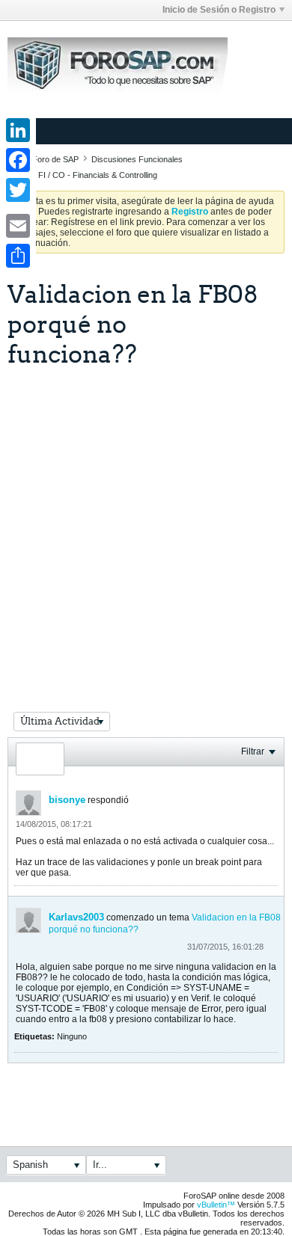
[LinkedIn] (18, 130)
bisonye (67, 799)
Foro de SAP (55, 159)
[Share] (18, 256)
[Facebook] (18, 160)
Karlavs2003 (76, 917)
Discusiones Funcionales (137, 159)
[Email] (18, 226)
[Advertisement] (146, 521)
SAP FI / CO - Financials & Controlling (88, 174)
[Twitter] (18, 190)
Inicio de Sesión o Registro (219, 9)
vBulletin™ (216, 1204)
